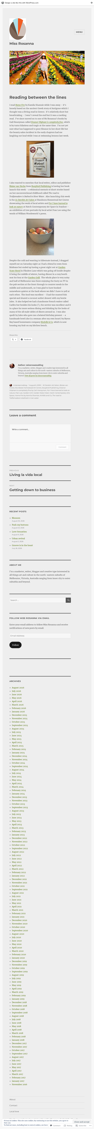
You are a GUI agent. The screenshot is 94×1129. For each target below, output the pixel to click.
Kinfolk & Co (47, 322)
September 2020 (20, 930)
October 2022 (18, 845)
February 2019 (19, 995)
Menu (79, 32)
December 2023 (19, 797)
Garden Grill (34, 277)
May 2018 (16, 1026)
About (12, 1099)
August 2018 (18, 1016)
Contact (13, 1105)
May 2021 (16, 903)
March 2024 (18, 787)
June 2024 (17, 776)
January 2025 (18, 752)
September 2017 (19, 1053)
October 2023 (18, 804)
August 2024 (18, 770)
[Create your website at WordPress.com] (47, 2)
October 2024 (18, 763)
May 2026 (17, 698)
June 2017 (16, 1064)
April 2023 (17, 824)
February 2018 (19, 1036)
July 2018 (16, 1019)
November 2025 (19, 718)
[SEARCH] (68, 600)
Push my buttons (20, 525)
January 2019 (18, 999)
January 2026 (18, 711)
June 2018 (16, 1023)
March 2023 (17, 828)
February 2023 (19, 831)
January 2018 (18, 1040)
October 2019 (18, 968)
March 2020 (18, 951)
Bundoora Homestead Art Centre (28, 388)
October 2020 (18, 927)
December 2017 (19, 1043)
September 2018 (20, 1012)
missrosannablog (20, 385)
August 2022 (18, 852)
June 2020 (17, 941)
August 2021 (18, 893)
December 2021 (19, 879)
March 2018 (17, 1033)
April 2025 (17, 742)
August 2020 (18, 934)
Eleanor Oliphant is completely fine (47, 122)
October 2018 (18, 1009)
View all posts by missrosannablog (37, 376)
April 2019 (17, 988)
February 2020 (19, 954)
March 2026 (18, 705)
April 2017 (16, 1071)
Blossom (16, 518)
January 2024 (18, 793)
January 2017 (18, 1081)
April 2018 (17, 1029)
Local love (14, 1111)
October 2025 (18, 722)
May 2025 (16, 739)
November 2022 (19, 841)
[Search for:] (37, 600)
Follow (15, 645)
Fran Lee (19, 393)
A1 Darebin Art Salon (25, 200)
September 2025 (20, 725)
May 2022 (16, 862)
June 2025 (17, 735)
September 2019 (20, 971)
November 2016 (19, 1084)
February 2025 (19, 749)
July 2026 (16, 691)
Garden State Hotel (41, 393)
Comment (62, 447)
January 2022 (18, 876)
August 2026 (18, 687)
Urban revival (18, 538)
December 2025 (19, 715)
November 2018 (19, 1006)
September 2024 (20, 766)
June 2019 (16, 982)
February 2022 (19, 872)
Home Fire (20, 105)
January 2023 (18, 834)
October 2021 (18, 886)
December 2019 (19, 961)
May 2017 (16, 1067)
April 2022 (17, 865)
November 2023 (19, 800)
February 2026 (19, 708)
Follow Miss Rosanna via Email (29, 618)
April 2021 (17, 906)
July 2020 (16, 937)
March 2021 (17, 910)
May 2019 (16, 985)
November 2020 (19, 923)
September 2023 (20, 807)
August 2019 (18, 975)
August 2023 (18, 811)
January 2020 (18, 958)
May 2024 (16, 780)
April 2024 (17, 783)
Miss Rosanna (21, 43)
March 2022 (18, 869)
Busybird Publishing (41, 186)
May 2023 (16, 821)
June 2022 (17, 858)
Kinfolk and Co (46, 395)
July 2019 (16, 978)
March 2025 (18, 746)
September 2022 (20, 848)
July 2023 (16, 814)
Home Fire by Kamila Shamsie (27, 395)
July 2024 (16, 773)
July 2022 (16, 855)
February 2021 (19, 913)
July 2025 (16, 732)
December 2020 (19, 920)
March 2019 (17, 992)
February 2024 (19, 790)
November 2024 (19, 759)
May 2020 (16, 944)
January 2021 (18, 917)
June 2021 (16, 899)
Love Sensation (19, 531)
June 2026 (17, 694)
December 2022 (19, 838)
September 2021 (20, 889)
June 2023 (17, 817)
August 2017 (18, 1057)
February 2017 (18, 1077)
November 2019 (19, 964)
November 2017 (19, 1047)
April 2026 (17, 701)
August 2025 (18, 728)
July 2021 (16, 896)
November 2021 (19, 882)
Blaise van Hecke (17, 186)
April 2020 (17, 947)
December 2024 (19, 756)
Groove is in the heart (22, 545)
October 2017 (18, 1050)
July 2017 (16, 1060)
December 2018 (19, 1002)
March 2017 (17, 1074)
